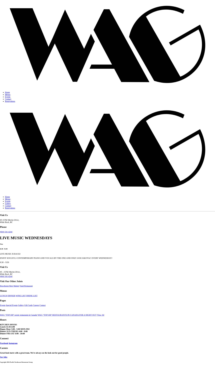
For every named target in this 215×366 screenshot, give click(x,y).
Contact (8, 99)
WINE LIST (21, 296)
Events (7, 97)
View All (100, 315)
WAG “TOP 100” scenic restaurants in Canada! (18, 315)
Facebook (4, 343)
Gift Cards (28, 305)
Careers (36, 305)
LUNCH (3, 296)
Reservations (10, 101)
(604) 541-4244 (6, 232)
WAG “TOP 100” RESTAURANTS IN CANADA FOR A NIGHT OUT (67, 315)
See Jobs (3, 357)
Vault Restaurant (26, 286)
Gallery (8, 203)
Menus (7, 95)
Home (7, 92)
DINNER (11, 296)
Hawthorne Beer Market (9, 286)
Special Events (11, 305)
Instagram (13, 343)
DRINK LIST (31, 296)
